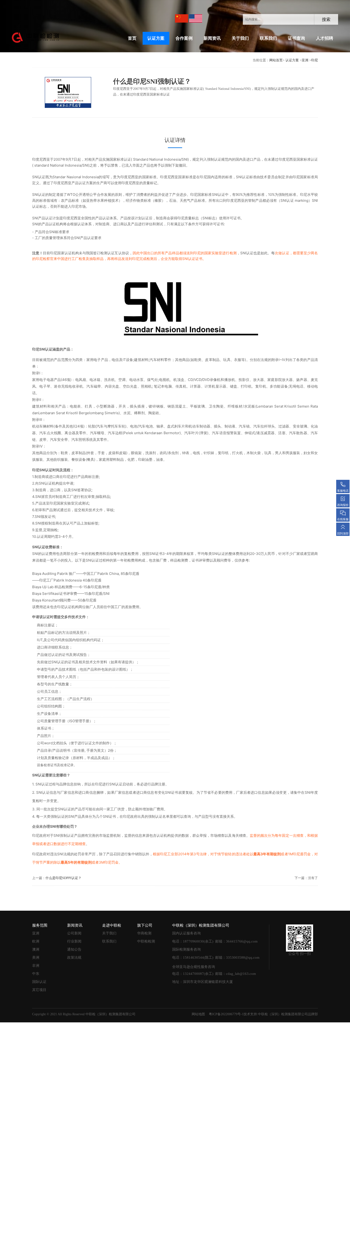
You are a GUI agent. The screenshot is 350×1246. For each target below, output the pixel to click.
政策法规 (74, 957)
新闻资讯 (212, 38)
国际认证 (39, 982)
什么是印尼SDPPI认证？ (63, 878)
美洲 (35, 957)
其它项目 (39, 990)
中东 (35, 974)
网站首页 (276, 60)
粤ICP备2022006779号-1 (226, 1014)
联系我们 (268, 38)
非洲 (35, 965)
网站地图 (198, 1014)
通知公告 (74, 949)
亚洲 (305, 60)
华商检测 (144, 933)
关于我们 (240, 38)
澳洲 (35, 949)
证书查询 (296, 38)
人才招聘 (324, 38)
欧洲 (35, 941)
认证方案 (156, 38)
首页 (132, 38)
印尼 (314, 60)
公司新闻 (74, 933)
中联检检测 (146, 941)
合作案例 (184, 38)
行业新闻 (74, 941)
